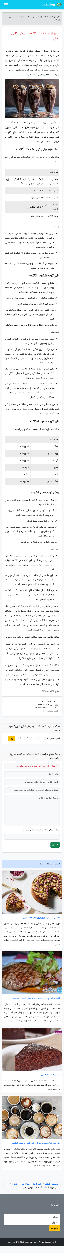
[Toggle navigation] (6, 5)
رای (11, 738)
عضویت (54, 1228)
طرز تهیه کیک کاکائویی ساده (48, 1074)
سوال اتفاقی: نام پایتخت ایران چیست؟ (41, 830)
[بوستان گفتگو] (51, 4)
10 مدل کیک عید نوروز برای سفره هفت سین (41, 917)
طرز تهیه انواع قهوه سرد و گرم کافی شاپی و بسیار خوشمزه (36, 1143)
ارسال (55, 845)
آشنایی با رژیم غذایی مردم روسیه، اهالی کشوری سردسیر (36, 998)
